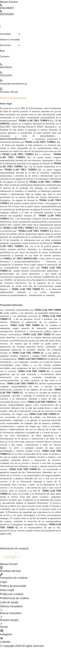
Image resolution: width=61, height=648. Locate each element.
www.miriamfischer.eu (13, 138)
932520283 (7, 14)
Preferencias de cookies (14, 598)
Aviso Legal (7, 590)
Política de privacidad (13, 585)
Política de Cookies (11, 594)
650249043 (7, 8)
